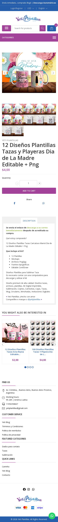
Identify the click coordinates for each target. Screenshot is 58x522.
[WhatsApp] (33, 489)
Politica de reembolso (11, 430)
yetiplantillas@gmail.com (17, 408)
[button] (30, 8)
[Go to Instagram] (28, 489)
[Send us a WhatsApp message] (52, 516)
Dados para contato (11, 446)
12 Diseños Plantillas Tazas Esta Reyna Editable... (15, 351)
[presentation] (5, 73)
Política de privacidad (11, 434)
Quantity (6, 178)
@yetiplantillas (34, 299)
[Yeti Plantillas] (27, 18)
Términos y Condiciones (12, 426)
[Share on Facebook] (14, 203)
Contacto (6, 475)
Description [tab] (29, 220)
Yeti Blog (6, 422)
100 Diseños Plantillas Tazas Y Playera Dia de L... (43, 351)
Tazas (4, 450)
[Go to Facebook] (24, 489)
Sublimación (7, 455)
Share (29, 199)
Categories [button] (8, 37)
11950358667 (12, 404)
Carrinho (5, 466)
